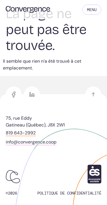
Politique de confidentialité (69, 193)
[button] (91, 10)
